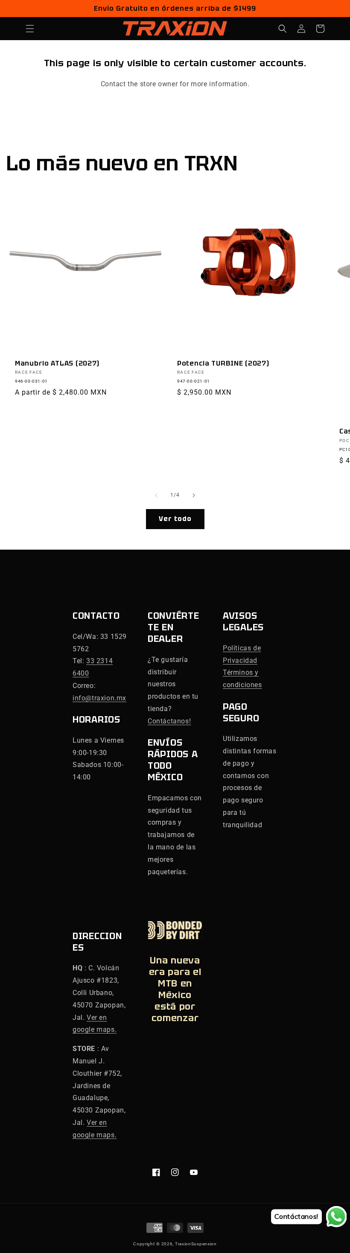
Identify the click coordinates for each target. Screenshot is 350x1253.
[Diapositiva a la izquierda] (156, 495)
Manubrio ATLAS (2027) (57, 363)
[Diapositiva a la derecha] (193, 495)
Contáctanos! (169, 721)
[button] (29, 28)
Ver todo (175, 519)
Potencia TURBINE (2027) (223, 363)
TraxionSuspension (196, 1243)
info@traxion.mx (99, 698)
